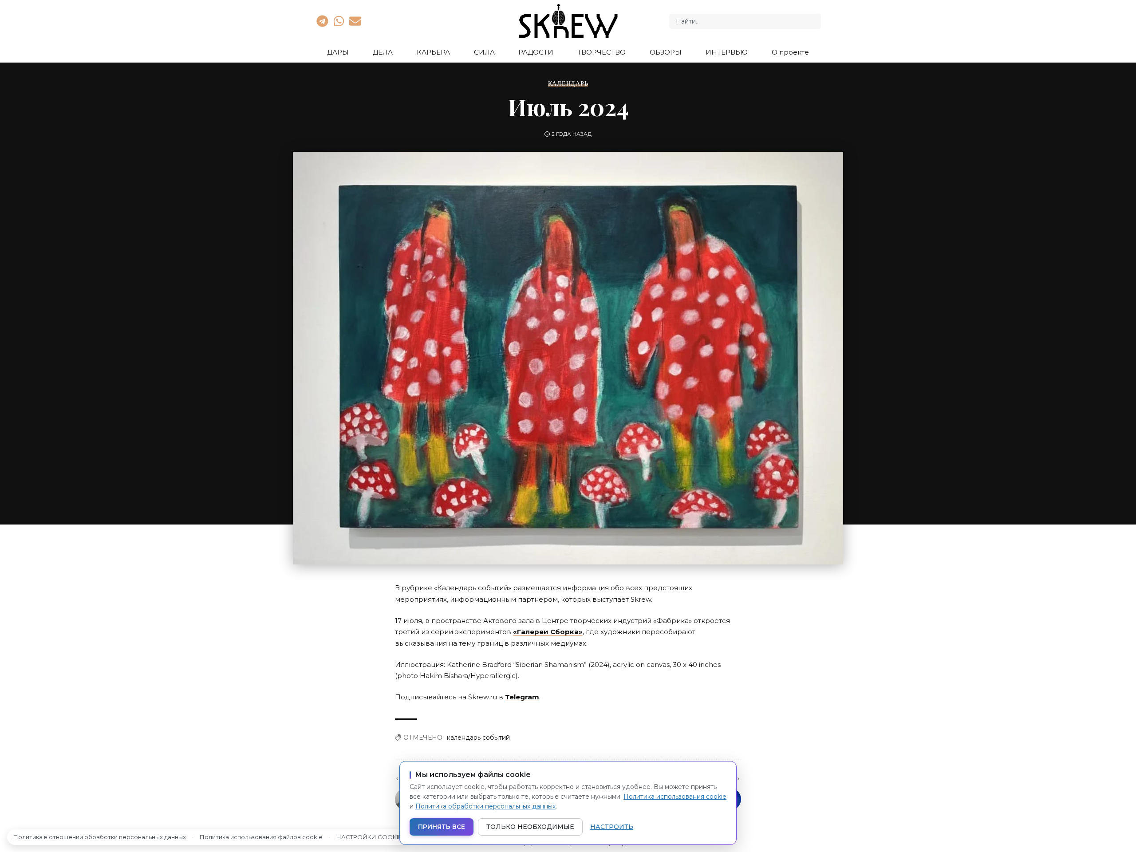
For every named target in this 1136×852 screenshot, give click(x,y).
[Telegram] (322, 21)
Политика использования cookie (674, 797)
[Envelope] (355, 21)
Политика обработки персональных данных (485, 806)
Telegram (522, 697)
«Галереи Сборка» (548, 631)
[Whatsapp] (338, 21)
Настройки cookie (369, 836)
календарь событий (478, 738)
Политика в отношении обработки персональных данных (99, 836)
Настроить (611, 827)
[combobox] (745, 21)
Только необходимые (530, 827)
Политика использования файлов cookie (261, 836)
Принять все (441, 827)
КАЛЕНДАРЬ (568, 83)
